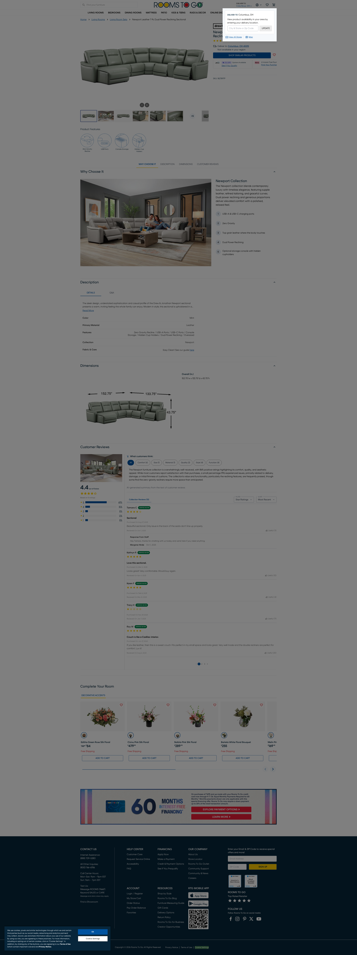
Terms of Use (65, 944)
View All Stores (235, 37)
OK (92, 932)
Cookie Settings (93, 939)
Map (251, 37)
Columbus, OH (245, 15)
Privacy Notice (45, 947)
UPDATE (266, 28)
